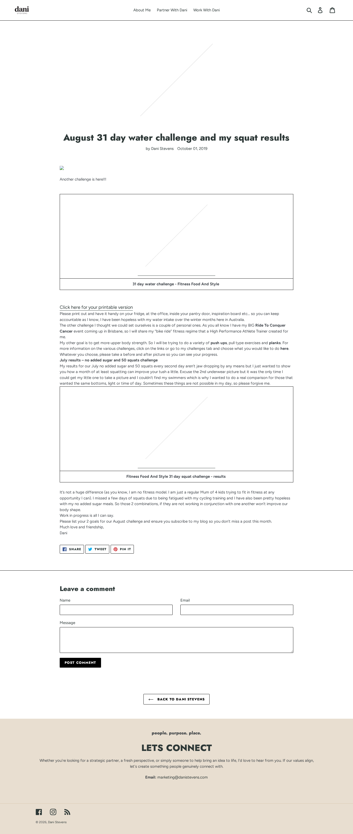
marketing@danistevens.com (182, 777)
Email (185, 600)
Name (65, 600)
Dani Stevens (57, 822)
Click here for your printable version (96, 307)
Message (67, 622)
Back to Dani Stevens (180, 699)
